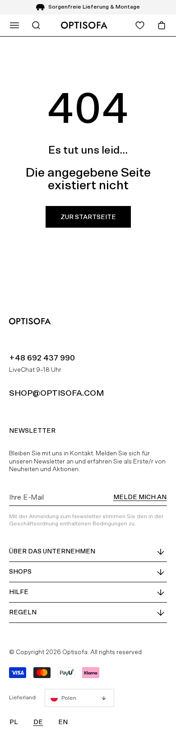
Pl (13, 721)
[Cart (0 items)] (161, 25)
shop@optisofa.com (56, 393)
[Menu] (14, 25)
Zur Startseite (88, 216)
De (38, 721)
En (63, 721)
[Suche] (36, 25)
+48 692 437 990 (42, 357)
